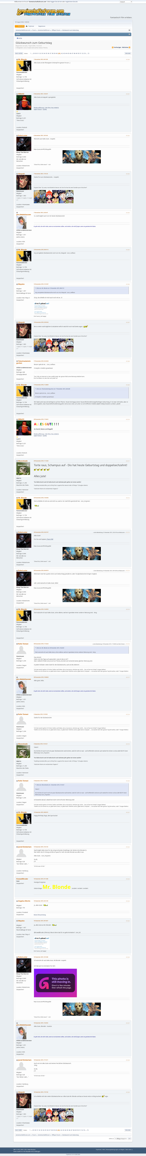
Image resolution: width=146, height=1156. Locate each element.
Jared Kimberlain (24, 847)
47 (72, 53)
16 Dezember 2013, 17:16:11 (41, 1060)
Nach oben (18, 1130)
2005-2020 (77, 1154)
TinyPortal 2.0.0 (70, 1154)
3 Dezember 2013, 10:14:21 (40, 744)
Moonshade (23, 461)
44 (66, 53)
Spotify (45, 109)
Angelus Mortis (24, 901)
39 (55, 53)
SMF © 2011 (24, 1149)
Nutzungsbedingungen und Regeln (115, 1149)
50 (78, 53)
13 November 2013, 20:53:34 (41, 322)
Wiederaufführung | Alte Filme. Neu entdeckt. (46, 108)
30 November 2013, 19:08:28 (41, 677)
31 (38, 53)
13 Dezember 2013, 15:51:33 (41, 847)
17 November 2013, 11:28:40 (41, 384)
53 (85, 53)
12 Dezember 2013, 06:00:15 (41, 812)
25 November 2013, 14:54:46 (41, 497)
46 (70, 53)
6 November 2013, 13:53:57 (41, 94)
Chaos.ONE (50, 539)
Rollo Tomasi (23, 644)
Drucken (127, 53)
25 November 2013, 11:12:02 (41, 461)
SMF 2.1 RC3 (16, 1149)
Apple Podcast (38, 109)
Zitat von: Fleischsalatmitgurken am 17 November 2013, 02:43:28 (53, 389)
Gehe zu (111, 1138)
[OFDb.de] (17, 125)
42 (62, 53)
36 (48, 53)
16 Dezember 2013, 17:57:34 (41, 1092)
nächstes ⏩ (126, 47)
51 (81, 53)
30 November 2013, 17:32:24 (41, 643)
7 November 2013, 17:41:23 (41, 173)
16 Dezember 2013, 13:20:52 (41, 1023)
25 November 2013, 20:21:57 (41, 532)
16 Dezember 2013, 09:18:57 (41, 920)
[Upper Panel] (129, 30)
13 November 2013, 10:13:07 (41, 284)
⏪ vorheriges (116, 47)
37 (50, 53)
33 (42, 53)
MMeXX (21, 94)
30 (36, 53)
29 (34, 53)
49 (76, 53)
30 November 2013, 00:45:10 (41, 570)
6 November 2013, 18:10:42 (41, 135)
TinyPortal (98, 1149)
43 (64, 53)
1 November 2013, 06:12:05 (41, 59)
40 (57, 53)
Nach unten (18, 53)
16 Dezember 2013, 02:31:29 (41, 901)
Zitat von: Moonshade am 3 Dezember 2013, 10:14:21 (50, 785)
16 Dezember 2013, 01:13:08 (41, 879)
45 (68, 53)
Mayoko (21, 284)
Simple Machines (31, 1149)
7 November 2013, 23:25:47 (41, 212)
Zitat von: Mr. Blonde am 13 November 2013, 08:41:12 (50, 288)
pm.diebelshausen (23, 214)
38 (52, 53)
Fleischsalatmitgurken (23, 362)
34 (44, 53)
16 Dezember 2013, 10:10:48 (41, 957)
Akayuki (21, 174)
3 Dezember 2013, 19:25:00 (40, 780)
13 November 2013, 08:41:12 (41, 249)
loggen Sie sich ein (56, 2)
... (32, 53)
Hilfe (103, 1149)
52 (83, 53)
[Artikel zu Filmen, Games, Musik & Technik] (17, 86)
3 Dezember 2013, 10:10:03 (40, 714)
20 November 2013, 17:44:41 (41, 419)
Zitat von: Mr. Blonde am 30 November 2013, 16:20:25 (50, 648)
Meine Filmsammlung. (40, 915)
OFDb (20, 38)
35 (46, 53)
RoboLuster (22, 135)
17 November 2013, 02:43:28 (41, 361)
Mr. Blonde (22, 59)
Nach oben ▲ (129, 1149)
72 (88, 53)
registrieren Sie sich (71, 2)
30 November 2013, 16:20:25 (41, 609)
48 (74, 53)
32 (40, 53)
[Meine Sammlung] (17, 868)
